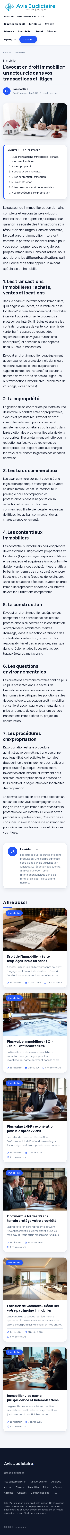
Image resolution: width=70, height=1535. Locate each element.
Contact (28, 39)
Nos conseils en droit (30, 16)
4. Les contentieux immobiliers (29, 176)
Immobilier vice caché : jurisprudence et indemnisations (33, 1397)
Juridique (35, 24)
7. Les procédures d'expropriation (31, 192)
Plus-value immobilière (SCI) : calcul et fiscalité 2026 (30, 1043)
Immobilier (25, 31)
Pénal (39, 31)
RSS (55, 1492)
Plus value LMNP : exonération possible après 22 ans (31, 1128)
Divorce (9, 31)
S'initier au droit (14, 24)
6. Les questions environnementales (33, 187)
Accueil (9, 16)
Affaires (52, 31)
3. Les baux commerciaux (26, 171)
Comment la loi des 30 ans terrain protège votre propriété (32, 1218)
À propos (10, 39)
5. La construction (22, 182)
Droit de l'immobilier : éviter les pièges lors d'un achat (29, 958)
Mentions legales (40, 1492)
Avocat (49, 24)
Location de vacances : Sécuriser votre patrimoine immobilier (33, 1308)
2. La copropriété (21, 166)
